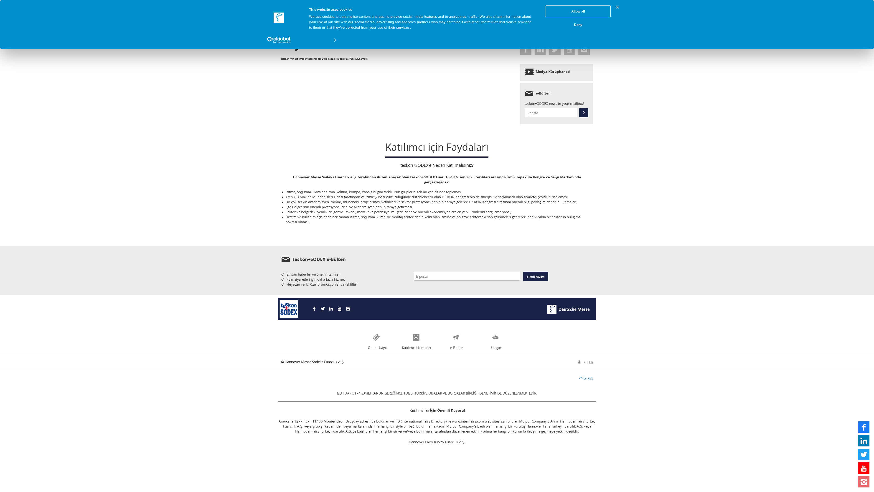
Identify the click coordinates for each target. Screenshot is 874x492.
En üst (587, 378)
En (591, 362)
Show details (319, 40)
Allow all (578, 11)
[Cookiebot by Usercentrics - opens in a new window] (279, 40)
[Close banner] (617, 7)
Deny (578, 25)
